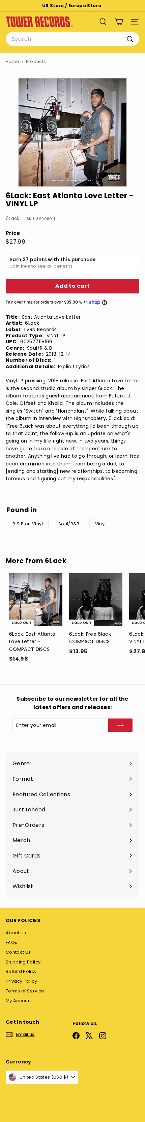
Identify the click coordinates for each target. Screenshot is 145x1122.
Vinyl (100, 524)
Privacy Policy (21, 981)
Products (36, 61)
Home (12, 61)
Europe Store (84, 5)
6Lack (13, 218)
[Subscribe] (120, 725)
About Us (16, 933)
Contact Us (18, 952)
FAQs (11, 942)
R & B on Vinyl (27, 524)
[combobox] (72, 39)
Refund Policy (21, 971)
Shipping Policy (23, 962)
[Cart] (119, 22)
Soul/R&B (69, 524)
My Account (19, 1000)
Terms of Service (25, 991)
